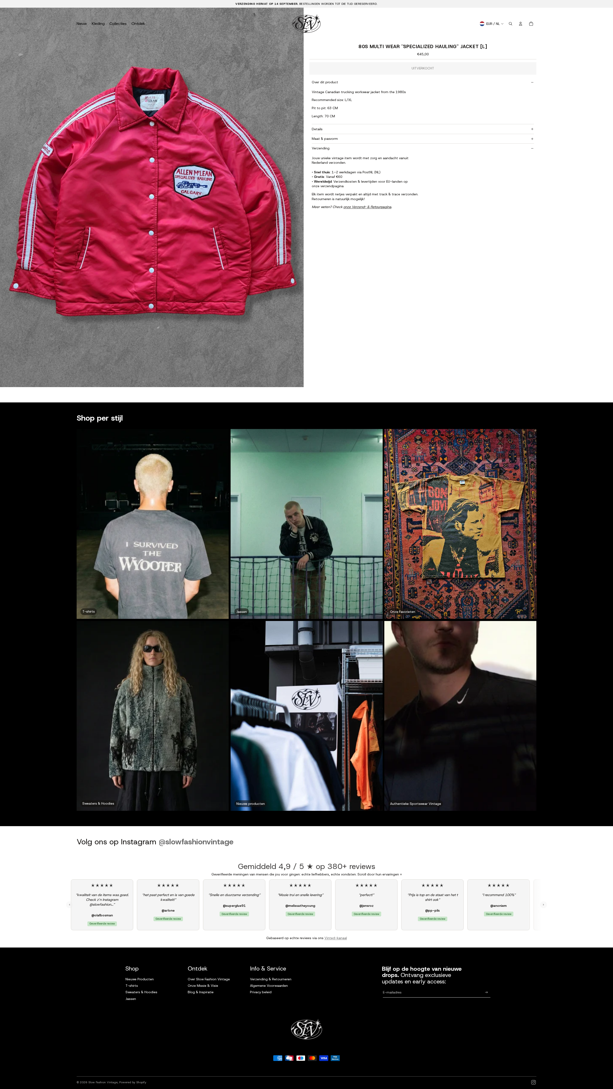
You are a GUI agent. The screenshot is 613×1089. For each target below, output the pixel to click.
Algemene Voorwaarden (269, 985)
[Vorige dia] (5, 197)
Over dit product (325, 82)
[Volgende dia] (298, 197)
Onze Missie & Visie (203, 985)
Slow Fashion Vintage (103, 1082)
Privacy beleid (261, 992)
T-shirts (131, 985)
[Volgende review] (543, 904)
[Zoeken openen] (510, 23)
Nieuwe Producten (139, 979)
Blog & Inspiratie (201, 992)
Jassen (130, 999)
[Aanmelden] (486, 992)
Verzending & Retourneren (270, 979)
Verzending (320, 148)
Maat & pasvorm (325, 138)
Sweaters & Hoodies (141, 992)
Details (317, 129)
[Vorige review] (69, 904)
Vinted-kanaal (335, 938)
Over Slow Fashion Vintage (209, 979)
